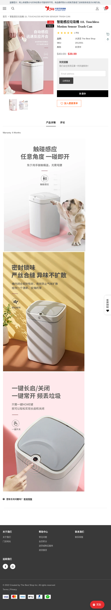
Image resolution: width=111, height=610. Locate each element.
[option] (28, 58)
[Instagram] (12, 566)
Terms (5, 589)
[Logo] (55, 8)
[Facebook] (5, 566)
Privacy (13, 589)
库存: (59, 47)
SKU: (59, 43)
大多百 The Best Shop (85, 38)
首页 (5, 16)
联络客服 (28, 499)
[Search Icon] (12, 8)
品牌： (60, 38)
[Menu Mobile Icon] (4, 8)
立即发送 (66, 81)
